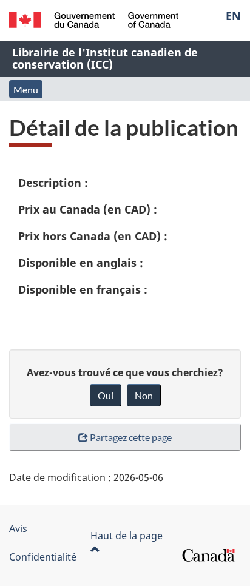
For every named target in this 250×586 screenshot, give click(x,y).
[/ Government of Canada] (93, 20)
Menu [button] (25, 89)
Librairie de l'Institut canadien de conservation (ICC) (105, 58)
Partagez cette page (131, 437)
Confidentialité (42, 557)
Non (144, 395)
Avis (18, 528)
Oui (105, 395)
